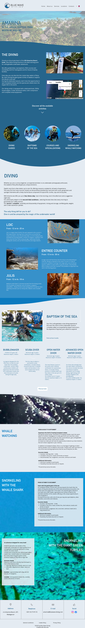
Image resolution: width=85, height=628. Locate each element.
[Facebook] (75, 612)
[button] (64, 6)
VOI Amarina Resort (30, 60)
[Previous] (5, 258)
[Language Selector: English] (78, 6)
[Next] (80, 258)
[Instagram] (72, 612)
